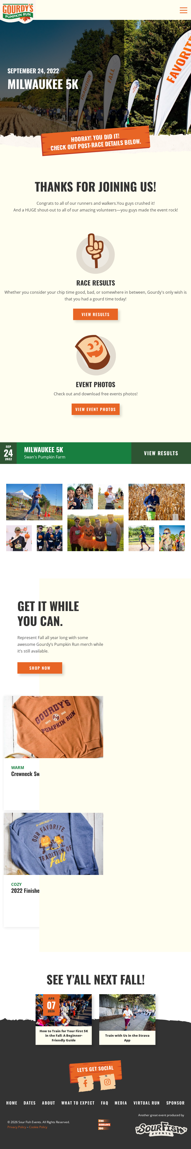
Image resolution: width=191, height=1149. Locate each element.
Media (121, 1103)
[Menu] (183, 10)
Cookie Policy (38, 1127)
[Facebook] (85, 1083)
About (48, 1103)
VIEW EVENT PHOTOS (95, 409)
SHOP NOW (39, 668)
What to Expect (78, 1103)
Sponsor (175, 1103)
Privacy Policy (16, 1127)
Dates (30, 1103)
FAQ (104, 1103)
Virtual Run (147, 1103)
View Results (161, 453)
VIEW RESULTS (96, 314)
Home (11, 1103)
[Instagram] (107, 1081)
